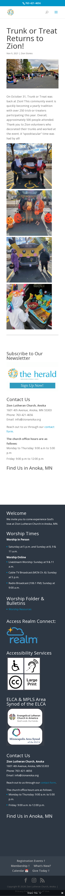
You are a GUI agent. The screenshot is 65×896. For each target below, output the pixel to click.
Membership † (20, 866)
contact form (48, 782)
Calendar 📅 (20, 870)
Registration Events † (31, 861)
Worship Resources (20, 609)
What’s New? (42, 866)
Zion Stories (27, 53)
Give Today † (40, 870)
